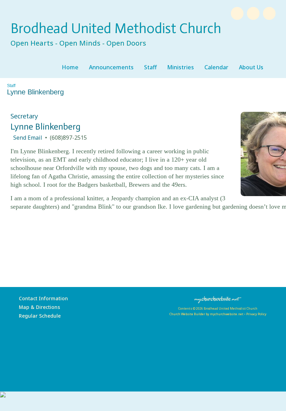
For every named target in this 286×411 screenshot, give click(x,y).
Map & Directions (38, 307)
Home (70, 67)
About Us (251, 67)
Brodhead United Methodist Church (115, 28)
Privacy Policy (256, 314)
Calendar (216, 67)
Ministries (180, 67)
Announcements (111, 67)
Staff (150, 67)
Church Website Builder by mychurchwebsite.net (206, 314)
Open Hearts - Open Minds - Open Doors (78, 43)
